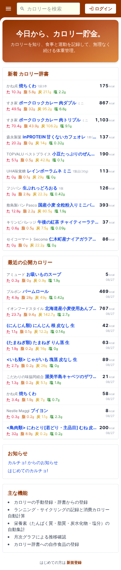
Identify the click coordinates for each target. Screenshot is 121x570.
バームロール (28, 291)
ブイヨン (27, 410)
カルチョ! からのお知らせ (33, 462)
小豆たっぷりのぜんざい (52, 153)
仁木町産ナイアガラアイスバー (53, 238)
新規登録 (74, 562)
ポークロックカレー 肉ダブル (45, 102)
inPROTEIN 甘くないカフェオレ (52, 136)
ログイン (103, 8)
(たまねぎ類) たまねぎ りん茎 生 (38, 342)
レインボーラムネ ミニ (47, 170)
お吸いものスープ (34, 274)
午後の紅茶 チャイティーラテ (53, 221)
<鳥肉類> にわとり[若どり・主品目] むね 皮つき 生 (52, 427)
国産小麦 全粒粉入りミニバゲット (52, 204)
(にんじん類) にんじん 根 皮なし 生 (41, 325)
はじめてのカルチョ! (28, 470)
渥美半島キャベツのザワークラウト (53, 376)
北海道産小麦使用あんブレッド (52, 308)
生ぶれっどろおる (35, 187)
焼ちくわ (27, 85)
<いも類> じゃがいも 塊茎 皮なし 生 (42, 359)
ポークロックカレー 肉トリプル (47, 119)
